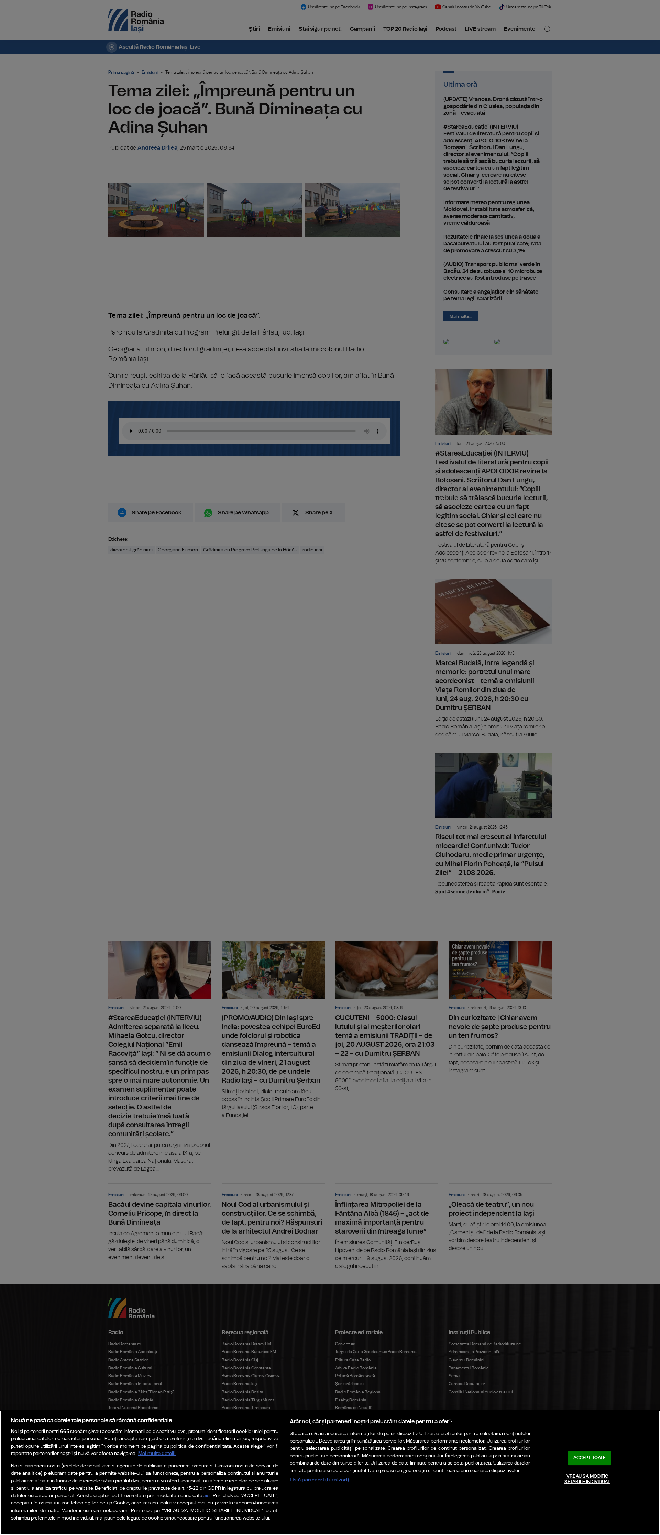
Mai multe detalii (157, 1453)
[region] (330, 1472)
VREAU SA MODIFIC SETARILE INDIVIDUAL (587, 1479)
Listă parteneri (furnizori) (319, 1479)
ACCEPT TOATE (589, 1458)
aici (207, 1496)
